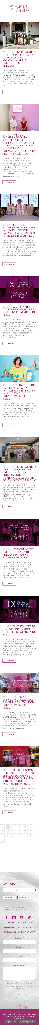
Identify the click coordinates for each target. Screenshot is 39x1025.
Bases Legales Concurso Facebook (18, 922)
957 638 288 (8, 897)
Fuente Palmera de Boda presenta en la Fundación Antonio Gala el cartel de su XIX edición (19, 59)
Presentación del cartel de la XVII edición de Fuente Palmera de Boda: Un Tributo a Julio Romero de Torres (18, 777)
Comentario (19, 965)
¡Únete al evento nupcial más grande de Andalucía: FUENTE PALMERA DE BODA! (18, 702)
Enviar (19, 994)
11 (31, 831)
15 (19, 836)
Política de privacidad (27, 1022)
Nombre (19, 938)
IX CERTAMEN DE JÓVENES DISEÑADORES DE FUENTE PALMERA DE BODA (19, 630)
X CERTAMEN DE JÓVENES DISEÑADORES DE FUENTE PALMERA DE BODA (19, 311)
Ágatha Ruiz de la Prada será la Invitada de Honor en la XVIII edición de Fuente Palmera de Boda (19, 392)
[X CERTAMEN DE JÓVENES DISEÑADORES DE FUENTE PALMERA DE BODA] (19, 289)
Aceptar (8, 1022)
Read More (9, 92)
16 (25, 836)
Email (19, 947)
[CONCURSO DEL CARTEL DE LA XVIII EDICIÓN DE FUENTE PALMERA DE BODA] (19, 532)
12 (2, 836)
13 (8, 836)
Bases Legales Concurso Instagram (18, 927)
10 (25, 831)
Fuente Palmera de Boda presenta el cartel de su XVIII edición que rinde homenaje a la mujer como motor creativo (19, 474)
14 (14, 836)
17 (31, 836)
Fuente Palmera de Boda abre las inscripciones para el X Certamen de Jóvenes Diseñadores (19, 230)
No (15, 1022)
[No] (36, 1017)
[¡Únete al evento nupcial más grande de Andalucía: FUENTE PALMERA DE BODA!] (19, 683)
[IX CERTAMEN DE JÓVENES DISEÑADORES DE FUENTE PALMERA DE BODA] (19, 609)
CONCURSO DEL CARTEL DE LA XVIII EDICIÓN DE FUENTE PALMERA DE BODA (18, 553)
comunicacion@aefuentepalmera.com (19, 890)
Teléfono (19, 956)
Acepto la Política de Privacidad (21, 983)
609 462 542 (23, 897)
